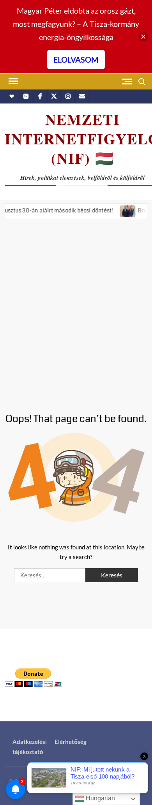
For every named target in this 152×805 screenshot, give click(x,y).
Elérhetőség (71, 741)
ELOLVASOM (76, 59)
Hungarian (99, 798)
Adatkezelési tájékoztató (29, 746)
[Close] (143, 37)
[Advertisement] (76, 310)
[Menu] (12, 81)
